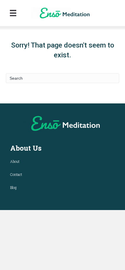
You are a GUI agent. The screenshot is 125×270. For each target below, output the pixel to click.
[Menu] (13, 13)
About (14, 161)
